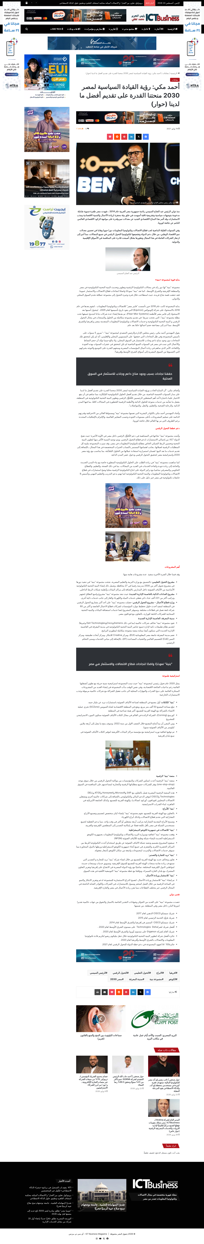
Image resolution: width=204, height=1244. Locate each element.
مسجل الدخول (161, 1153)
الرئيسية (171, 29)
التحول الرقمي (120, 972)
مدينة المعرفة (136, 979)
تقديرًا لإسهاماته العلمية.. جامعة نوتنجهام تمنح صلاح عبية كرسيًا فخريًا (114, 3)
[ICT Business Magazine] (155, 16)
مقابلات (165, 73)
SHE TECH (57, 29)
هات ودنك (73, 29)
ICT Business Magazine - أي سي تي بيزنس (88, 1234)
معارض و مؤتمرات (94, 29)
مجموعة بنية (156, 979)
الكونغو (172, 979)
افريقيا (172, 972)
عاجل (146, 29)
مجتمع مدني (129, 29)
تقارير (113, 29)
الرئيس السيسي (98, 972)
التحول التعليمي (141, 972)
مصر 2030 (116, 979)
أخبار (158, 29)
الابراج (159, 972)
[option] (102, 1195)
